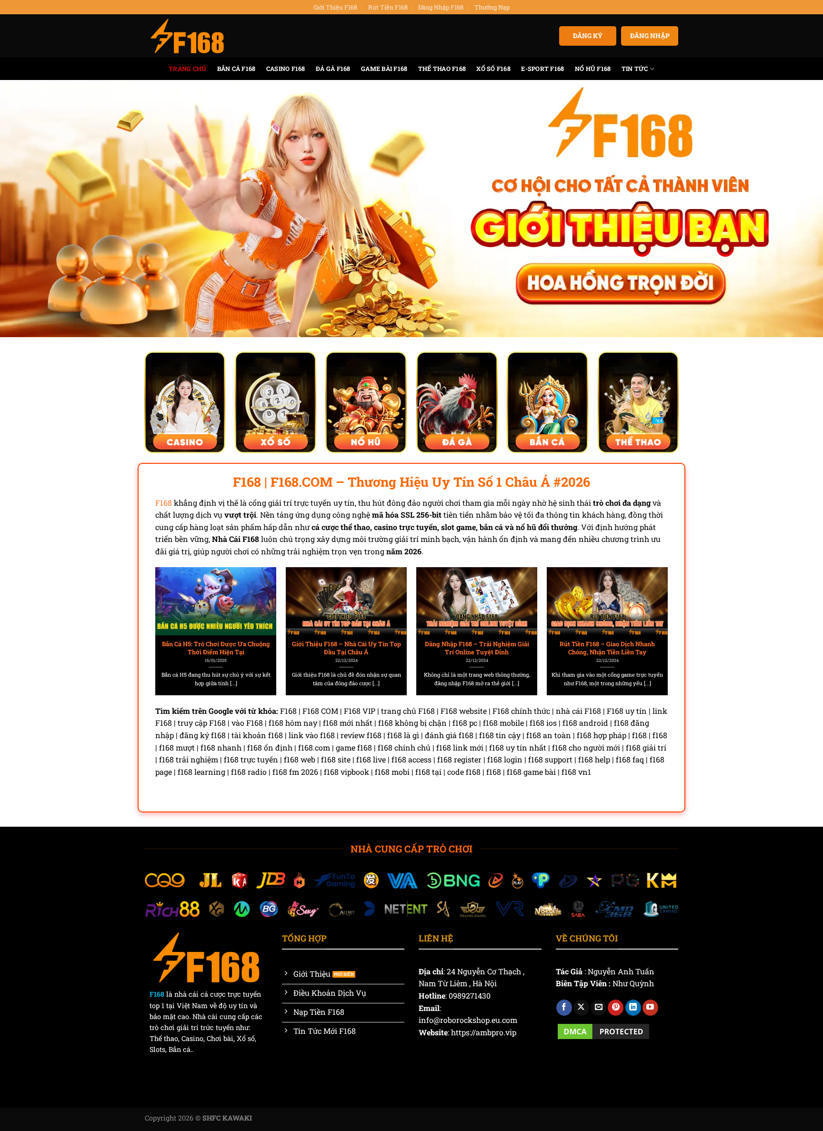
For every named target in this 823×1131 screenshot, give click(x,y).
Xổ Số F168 (493, 68)
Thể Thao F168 (442, 68)
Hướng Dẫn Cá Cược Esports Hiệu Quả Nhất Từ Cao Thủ (607, 648)
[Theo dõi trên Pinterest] (615, 1008)
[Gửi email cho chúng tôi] (598, 1008)
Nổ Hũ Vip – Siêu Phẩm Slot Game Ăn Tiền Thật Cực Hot (346, 648)
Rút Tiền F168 (388, 7)
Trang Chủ (187, 68)
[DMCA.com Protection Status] (603, 1030)
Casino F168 (285, 68)
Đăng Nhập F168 (440, 7)
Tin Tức (635, 68)
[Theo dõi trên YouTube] (650, 1008)
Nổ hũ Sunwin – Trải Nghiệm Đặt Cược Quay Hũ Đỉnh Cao (216, 648)
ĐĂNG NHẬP (650, 35)
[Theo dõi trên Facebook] (564, 1008)
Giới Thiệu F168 (335, 7)
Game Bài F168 (384, 68)
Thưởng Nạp (492, 7)
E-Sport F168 (542, 68)
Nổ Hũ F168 (593, 68)
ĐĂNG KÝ (587, 35)
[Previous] (172, 610)
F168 (163, 503)
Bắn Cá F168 (236, 68)
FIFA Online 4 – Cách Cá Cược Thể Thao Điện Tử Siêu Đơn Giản (477, 648)
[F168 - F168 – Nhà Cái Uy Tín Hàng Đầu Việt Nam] (187, 36)
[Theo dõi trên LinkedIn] (633, 1008)
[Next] (650, 610)
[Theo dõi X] (581, 1008)
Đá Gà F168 (333, 68)
